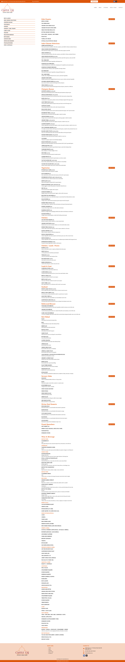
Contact (121, 7)
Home (95, 7)
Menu (100, 7)
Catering (106, 7)
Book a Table (113, 7)
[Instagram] (116, 1)
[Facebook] (114, 1)
